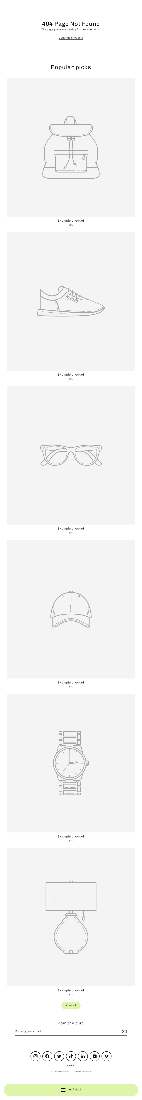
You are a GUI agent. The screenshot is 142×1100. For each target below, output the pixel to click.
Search (71, 1065)
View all (71, 1005)
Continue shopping (71, 37)
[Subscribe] (124, 1032)
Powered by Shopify (82, 1071)
